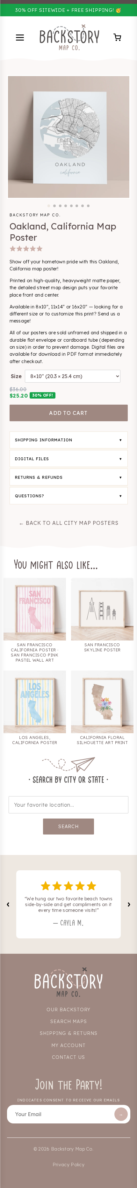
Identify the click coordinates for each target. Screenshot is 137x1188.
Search (68, 826)
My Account (68, 1045)
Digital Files (32, 458)
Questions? (30, 495)
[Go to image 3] (60, 206)
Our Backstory (68, 1010)
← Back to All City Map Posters (69, 523)
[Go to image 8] (88, 206)
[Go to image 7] (82, 206)
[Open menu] (20, 38)
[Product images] (68, 137)
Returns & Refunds (39, 477)
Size (16, 376)
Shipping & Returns (68, 1033)
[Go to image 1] (48, 205)
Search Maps (68, 1021)
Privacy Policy (68, 1165)
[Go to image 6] (77, 206)
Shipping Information (44, 439)
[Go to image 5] (71, 206)
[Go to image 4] (65, 206)
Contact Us (68, 1057)
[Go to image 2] (54, 206)
